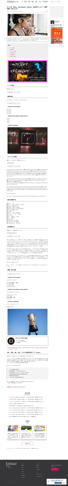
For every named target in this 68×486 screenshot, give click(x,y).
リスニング (11, 11)
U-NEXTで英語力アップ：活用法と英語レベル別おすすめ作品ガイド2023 (21, 405)
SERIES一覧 (27, 443)
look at (19, 188)
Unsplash (19, 347)
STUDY (8, 11)
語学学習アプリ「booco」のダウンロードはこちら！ (16, 386)
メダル (21, 255)
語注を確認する (13, 53)
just (10, 193)
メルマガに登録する (54, 469)
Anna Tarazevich (10, 348)
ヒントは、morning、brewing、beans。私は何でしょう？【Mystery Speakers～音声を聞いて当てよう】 (26, 407)
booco (14, 356)
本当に (17, 246)
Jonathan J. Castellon (38, 347)
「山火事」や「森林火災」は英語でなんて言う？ (17, 403)
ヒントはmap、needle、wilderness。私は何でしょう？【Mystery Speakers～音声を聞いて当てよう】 (26, 399)
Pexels (16, 348)
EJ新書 (37, 467)
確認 (9, 230)
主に (11, 292)
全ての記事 (23, 475)
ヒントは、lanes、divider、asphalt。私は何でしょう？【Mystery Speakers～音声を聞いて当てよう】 (26, 412)
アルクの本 (38, 469)
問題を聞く (12, 49)
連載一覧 (37, 465)
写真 (20, 264)
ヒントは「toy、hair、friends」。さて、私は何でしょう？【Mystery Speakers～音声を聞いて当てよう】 (26, 401)
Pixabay (33, 347)
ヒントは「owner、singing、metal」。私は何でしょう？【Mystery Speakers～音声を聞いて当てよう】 (26, 397)
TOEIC (22, 467)
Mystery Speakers (16, 11)
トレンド (22, 473)
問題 (7, 160)
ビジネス (22, 469)
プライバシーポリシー (15, 482)
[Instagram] (9, 467)
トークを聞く (12, 47)
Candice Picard (13, 347)
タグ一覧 (8, 448)
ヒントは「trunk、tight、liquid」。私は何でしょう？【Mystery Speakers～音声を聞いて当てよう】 (25, 410)
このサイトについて (39, 474)
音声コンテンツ (20, 11)
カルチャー (23, 471)
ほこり (14, 262)
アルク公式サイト (39, 476)
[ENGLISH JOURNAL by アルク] (10, 1)
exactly (8, 172)
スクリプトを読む (13, 51)
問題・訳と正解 (13, 56)
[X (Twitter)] (11, 467)
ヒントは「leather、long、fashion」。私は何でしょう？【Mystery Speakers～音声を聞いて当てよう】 (26, 414)
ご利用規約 (7, 482)
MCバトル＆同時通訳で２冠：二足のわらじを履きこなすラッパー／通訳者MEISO (22, 416)
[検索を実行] (59, 1)
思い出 (17, 248)
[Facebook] (7, 467)
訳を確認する (12, 54)
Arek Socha (28, 347)
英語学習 (22, 465)
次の (12, 365)
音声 (7, 88)
